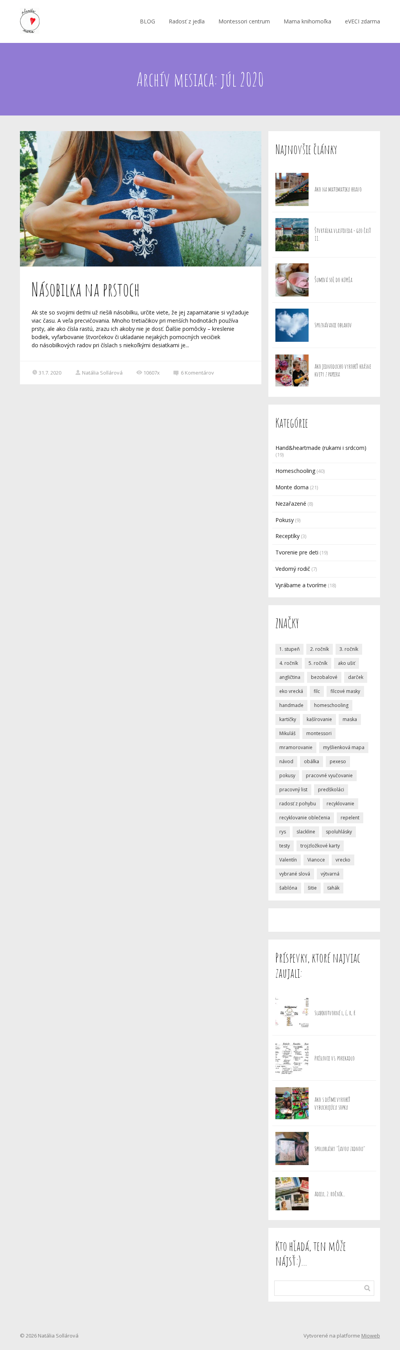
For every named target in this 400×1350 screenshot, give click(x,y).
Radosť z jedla (187, 21)
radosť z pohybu (297, 803)
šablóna (288, 888)
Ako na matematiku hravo (338, 189)
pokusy (287, 775)
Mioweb (370, 1335)
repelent (350, 817)
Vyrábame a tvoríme (301, 585)
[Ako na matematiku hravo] (292, 189)
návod (286, 761)
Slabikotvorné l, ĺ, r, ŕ (334, 1013)
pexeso (338, 761)
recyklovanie (340, 803)
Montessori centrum (244, 21)
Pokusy (284, 520)
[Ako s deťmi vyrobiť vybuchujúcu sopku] (292, 1103)
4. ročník (288, 663)
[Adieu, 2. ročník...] (292, 1193)
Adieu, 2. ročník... (329, 1194)
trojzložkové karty (320, 845)
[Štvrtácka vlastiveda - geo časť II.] (292, 234)
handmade (291, 705)
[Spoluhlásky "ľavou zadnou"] (292, 1148)
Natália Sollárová (102, 372)
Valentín (288, 859)
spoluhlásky (339, 831)
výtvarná (330, 873)
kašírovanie (319, 719)
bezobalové (324, 677)
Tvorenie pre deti (296, 552)
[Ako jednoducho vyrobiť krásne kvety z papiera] (292, 370)
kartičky (287, 719)
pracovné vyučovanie (329, 775)
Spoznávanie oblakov (333, 325)
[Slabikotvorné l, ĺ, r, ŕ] (292, 1012)
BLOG (147, 21)
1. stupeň (289, 649)
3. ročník (348, 649)
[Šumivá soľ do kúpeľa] (292, 280)
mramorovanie (295, 747)
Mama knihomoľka (307, 21)
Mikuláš (287, 733)
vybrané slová (294, 873)
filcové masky (345, 691)
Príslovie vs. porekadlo (334, 1058)
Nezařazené (290, 503)
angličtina (289, 677)
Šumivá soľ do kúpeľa (333, 280)
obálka (311, 761)
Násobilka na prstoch (86, 289)
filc (317, 691)
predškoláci (331, 789)
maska (350, 719)
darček (355, 677)
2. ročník (319, 649)
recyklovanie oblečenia (304, 817)
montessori (319, 733)
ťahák (333, 888)
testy (284, 845)
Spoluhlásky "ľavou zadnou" (339, 1149)
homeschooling (331, 705)
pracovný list (293, 789)
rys (282, 831)
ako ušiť (346, 663)
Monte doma (292, 487)
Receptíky (287, 536)
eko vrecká (291, 691)
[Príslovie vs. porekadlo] (292, 1058)
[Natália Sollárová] (29, 21)
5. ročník (318, 663)
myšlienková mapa (343, 747)
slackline (305, 831)
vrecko (343, 859)
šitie (312, 888)
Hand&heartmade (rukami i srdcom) (320, 447)
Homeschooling (295, 470)
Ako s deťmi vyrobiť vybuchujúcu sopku (332, 1103)
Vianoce (316, 859)
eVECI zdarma (362, 21)
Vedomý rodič (292, 568)
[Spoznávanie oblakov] (292, 325)
